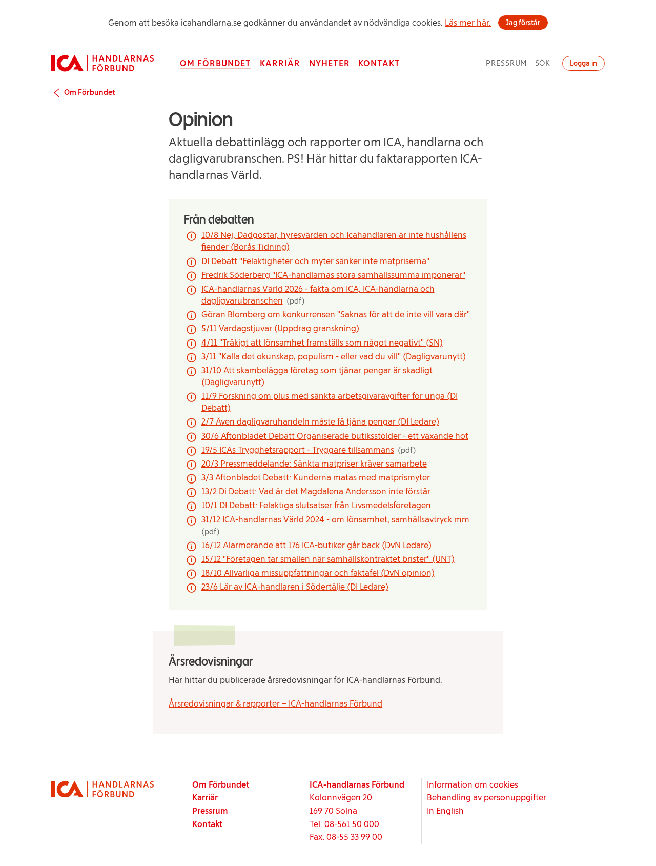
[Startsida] (102, 63)
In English (445, 810)
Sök (543, 63)
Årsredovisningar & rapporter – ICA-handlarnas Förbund (275, 703)
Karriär (280, 63)
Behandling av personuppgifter (486, 797)
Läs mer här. (468, 22)
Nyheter (329, 63)
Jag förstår (523, 22)
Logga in (583, 63)
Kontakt (379, 63)
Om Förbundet (215, 63)
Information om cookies (472, 784)
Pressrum (506, 63)
